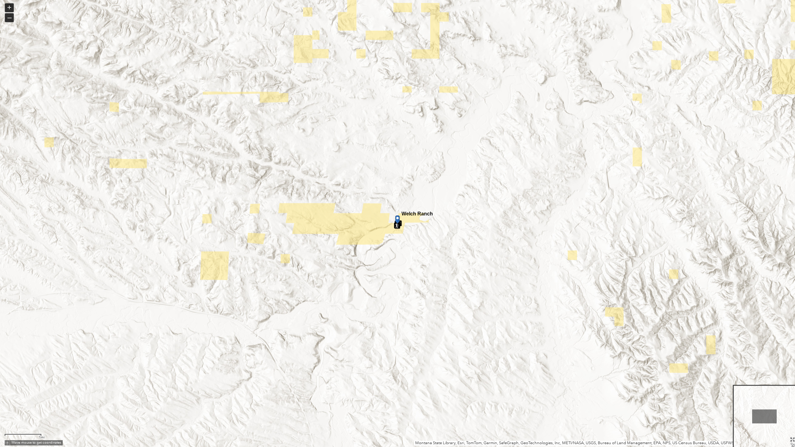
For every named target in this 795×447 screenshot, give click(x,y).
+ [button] (9, 7)
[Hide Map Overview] (792, 444)
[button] (7, 443)
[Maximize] (792, 439)
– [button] (9, 17)
